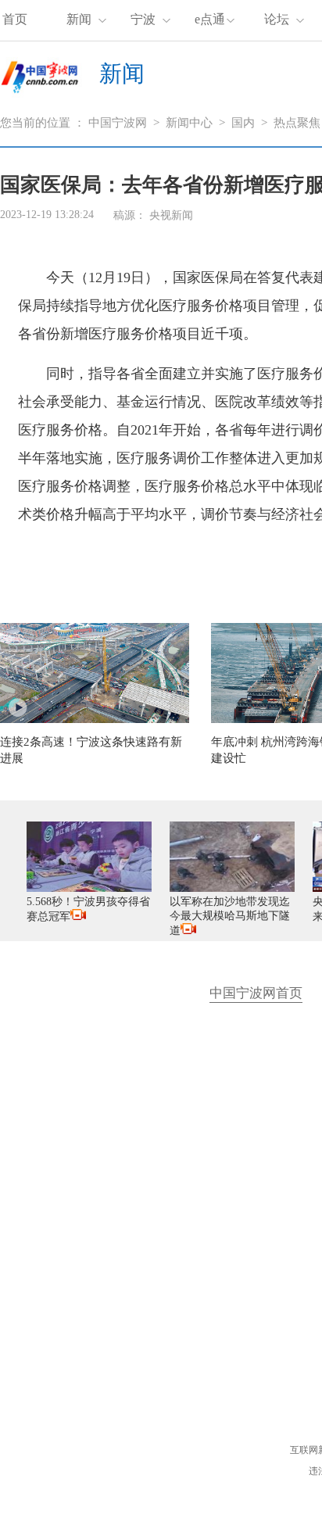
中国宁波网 (117, 122)
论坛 (276, 19)
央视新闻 (171, 215)
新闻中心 (189, 122)
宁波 (143, 19)
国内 (243, 122)
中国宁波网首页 (255, 993)
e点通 (210, 19)
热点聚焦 (297, 122)
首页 (14, 19)
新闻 (78, 19)
